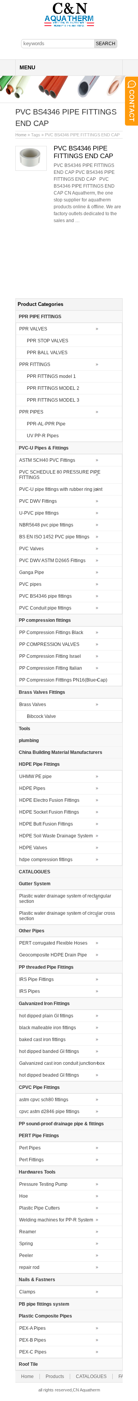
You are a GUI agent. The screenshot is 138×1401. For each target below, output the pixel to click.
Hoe (23, 1196)
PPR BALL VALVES (47, 352)
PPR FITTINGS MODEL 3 (53, 400)
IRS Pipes (29, 991)
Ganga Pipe (31, 572)
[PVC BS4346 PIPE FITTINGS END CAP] (31, 169)
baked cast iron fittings (42, 1039)
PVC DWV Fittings (38, 501)
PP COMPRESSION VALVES (49, 644)
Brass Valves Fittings (42, 692)
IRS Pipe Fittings (36, 979)
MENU (27, 67)
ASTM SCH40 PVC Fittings (47, 460)
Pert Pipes (30, 1148)
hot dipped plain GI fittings (46, 1015)
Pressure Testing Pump (43, 1184)
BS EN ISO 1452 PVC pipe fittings (54, 536)
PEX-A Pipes (32, 1328)
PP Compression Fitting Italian (50, 668)
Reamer (27, 1231)
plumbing (29, 740)
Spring (26, 1243)
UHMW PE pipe (35, 776)
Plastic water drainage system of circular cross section (67, 916)
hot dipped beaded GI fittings (49, 1075)
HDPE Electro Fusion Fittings (49, 800)
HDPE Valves (33, 847)
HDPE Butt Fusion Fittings (46, 824)
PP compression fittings (45, 620)
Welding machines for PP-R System (56, 1220)
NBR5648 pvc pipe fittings (46, 525)
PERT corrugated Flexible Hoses (53, 943)
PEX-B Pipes (32, 1340)
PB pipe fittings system (44, 1304)
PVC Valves (31, 548)
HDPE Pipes (32, 788)
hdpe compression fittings (45, 859)
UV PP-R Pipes (43, 435)
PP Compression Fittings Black (51, 632)
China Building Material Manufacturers (60, 752)
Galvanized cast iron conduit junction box (62, 1063)
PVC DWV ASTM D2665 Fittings (52, 560)
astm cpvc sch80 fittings (43, 1099)
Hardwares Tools (37, 1172)
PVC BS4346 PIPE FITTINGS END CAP (83, 152)
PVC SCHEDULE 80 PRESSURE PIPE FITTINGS (59, 474)
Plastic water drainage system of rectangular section (65, 898)
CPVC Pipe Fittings (39, 1087)
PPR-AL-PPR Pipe (46, 424)
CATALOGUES (34, 872)
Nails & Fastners (37, 1279)
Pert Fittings (31, 1159)
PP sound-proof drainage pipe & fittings (61, 1123)
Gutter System (35, 883)
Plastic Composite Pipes (45, 1316)
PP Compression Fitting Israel (50, 656)
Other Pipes (31, 930)
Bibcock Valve (41, 716)
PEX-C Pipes (32, 1352)
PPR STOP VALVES (47, 340)
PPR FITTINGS (34, 364)
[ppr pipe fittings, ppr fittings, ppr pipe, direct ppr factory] (69, 26)
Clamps (27, 1292)
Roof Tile (28, 1364)
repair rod (29, 1267)
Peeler (26, 1255)
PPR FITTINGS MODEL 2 (53, 388)
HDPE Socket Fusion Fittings (49, 812)
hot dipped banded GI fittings (49, 1051)
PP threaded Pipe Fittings (46, 967)
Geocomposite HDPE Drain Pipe (53, 955)
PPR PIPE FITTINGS (40, 316)
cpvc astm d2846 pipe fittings (49, 1111)
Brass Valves (32, 704)
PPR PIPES (31, 412)
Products (55, 1376)
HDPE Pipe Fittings (39, 764)
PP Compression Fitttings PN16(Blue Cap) (63, 680)
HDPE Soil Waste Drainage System (56, 836)
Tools (24, 728)
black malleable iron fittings (47, 1027)
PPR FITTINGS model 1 (51, 376)
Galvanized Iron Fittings (44, 1003)
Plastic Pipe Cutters (39, 1208)
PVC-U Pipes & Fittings (44, 448)
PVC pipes (30, 584)
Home (20, 134)
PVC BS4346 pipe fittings (45, 596)
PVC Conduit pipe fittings (45, 608)
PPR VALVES (33, 329)
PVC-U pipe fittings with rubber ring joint (60, 489)
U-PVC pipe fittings (39, 513)
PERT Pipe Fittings (39, 1135)
